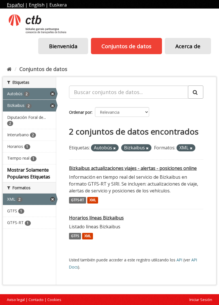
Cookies (54, 299)
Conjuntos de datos (126, 46)
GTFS (75, 236)
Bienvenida (63, 46)
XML (93, 200)
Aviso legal (16, 299)
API (179, 260)
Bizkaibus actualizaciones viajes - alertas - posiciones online (133, 168)
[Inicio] (9, 69)
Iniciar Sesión (200, 299)
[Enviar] (195, 92)
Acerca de (187, 46)
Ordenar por (80, 112)
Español (15, 5)
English (36, 5)
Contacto (36, 299)
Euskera (58, 5)
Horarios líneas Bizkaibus (96, 218)
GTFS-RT (77, 200)
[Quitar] (114, 148)
